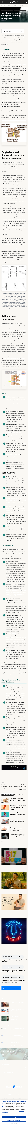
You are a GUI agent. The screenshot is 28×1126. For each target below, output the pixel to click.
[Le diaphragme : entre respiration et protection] (5, 1004)
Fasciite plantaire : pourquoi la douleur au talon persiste (6, 786)
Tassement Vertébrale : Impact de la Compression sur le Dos (17, 800)
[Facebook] (7, 25)
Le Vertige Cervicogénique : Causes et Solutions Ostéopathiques (20, 787)
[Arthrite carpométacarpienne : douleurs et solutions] (5, 828)
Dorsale (24, 10)
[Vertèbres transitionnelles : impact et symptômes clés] (5, 836)
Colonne (20, 10)
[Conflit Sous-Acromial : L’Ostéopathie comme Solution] (5, 1037)
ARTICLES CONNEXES (7, 794)
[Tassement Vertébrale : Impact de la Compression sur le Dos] (5, 800)
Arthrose (21, 5)
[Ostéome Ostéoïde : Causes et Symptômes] (5, 1030)
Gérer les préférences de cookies (11, 988)
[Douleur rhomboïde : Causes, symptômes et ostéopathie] (5, 814)
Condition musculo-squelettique (11, 5)
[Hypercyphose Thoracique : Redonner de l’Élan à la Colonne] (5, 807)
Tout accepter (14, 1117)
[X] (11, 25)
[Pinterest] (14, 25)
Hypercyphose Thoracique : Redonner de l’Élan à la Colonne (18, 807)
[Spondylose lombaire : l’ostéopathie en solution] (5, 821)
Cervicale (3, 837)
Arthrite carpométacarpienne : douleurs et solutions (16, 828)
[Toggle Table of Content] (20, 31)
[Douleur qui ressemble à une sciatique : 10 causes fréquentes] (5, 1011)
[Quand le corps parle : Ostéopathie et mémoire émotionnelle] (5, 1018)
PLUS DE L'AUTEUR (18, 794)
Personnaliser (14, 1123)
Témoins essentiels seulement (14, 1120)
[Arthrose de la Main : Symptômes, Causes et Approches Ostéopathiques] (5, 1044)
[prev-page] (2, 841)
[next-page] (5, 841)
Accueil (2, 5)
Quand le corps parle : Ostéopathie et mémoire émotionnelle (16, 1018)
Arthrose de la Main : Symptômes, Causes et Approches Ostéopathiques (17, 1044)
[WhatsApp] (18, 25)
